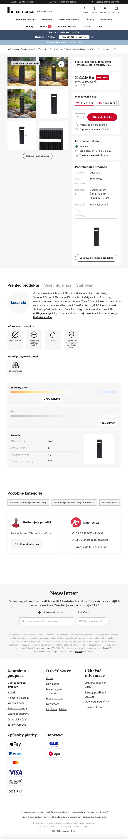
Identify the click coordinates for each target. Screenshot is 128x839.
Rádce (62, 709)
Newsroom (52, 704)
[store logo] (29, 10)
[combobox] (85, 9)
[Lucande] (18, 302)
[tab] (23, 285)
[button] (21, 103)
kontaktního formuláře (45, 648)
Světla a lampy (13, 49)
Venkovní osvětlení (30, 49)
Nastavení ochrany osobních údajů (35, 812)
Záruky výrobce (16, 724)
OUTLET (87, 26)
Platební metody (17, 708)
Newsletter (52, 683)
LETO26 (74, 37)
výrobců (78, 651)
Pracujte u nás (54, 698)
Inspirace (51, 709)
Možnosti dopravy (18, 713)
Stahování (85, 285)
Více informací (57, 285)
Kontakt (12, 692)
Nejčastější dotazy (18, 697)
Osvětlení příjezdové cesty (51, 49)
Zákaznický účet (17, 719)
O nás (49, 678)
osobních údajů (104, 648)
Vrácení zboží (15, 703)
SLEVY (43, 26)
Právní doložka (94, 707)
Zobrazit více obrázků (37, 156)
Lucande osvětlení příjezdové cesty (28, 502)
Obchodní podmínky (97, 701)
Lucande (95, 172)
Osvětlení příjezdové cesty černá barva (74, 502)
